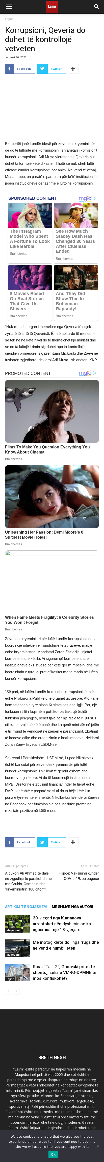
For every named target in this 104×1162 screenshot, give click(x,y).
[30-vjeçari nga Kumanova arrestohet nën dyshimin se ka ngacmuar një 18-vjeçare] (17, 924)
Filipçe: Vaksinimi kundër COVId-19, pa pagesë (79, 876)
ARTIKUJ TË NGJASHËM (26, 906)
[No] (97, 1146)
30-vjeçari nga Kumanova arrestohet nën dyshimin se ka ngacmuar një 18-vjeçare (62, 923)
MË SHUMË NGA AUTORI (72, 906)
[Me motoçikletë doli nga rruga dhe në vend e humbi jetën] (17, 948)
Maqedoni (13, 930)
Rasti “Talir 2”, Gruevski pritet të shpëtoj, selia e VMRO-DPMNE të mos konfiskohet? (64, 972)
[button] (97, 7)
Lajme (9, 19)
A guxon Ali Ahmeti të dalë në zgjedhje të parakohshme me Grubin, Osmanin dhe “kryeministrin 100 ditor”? (28, 881)
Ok (53, 1154)
